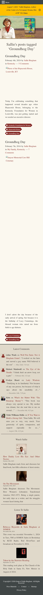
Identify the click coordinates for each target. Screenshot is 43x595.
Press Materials (11, 586)
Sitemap (34, 586)
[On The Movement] (21, 476)
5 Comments (24, 63)
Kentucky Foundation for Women (20, 125)
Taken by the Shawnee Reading (16, 560)
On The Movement (11, 483)
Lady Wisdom (32, 380)
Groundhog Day (15, 56)
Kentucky (11, 63)
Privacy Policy (21, 590)
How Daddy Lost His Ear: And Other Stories (21, 457)
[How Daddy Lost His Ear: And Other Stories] (21, 449)
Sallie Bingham (9, 23)
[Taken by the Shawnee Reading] (21, 553)
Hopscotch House (14, 129)
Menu (7, 2)
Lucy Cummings (14, 336)
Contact (23, 586)
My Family (11, 149)
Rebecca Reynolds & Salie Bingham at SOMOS (21, 528)
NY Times (24, 13)
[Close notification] (39, 10)
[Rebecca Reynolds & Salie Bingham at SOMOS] (21, 519)
